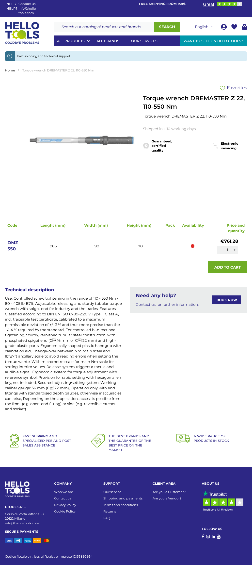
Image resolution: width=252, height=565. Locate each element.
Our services (144, 41)
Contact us (62, 498)
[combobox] (104, 27)
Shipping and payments (122, 498)
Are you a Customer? (169, 492)
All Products (71, 41)
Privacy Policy (65, 505)
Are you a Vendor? (167, 498)
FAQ (106, 518)
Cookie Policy (65, 511)
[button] (205, 27)
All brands (107, 41)
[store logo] (22, 33)
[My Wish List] (234, 27)
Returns (109, 511)
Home (10, 70)
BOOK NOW (227, 300)
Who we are (63, 492)
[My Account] (224, 27)
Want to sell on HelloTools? (213, 41)
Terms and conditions (120, 505)
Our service (112, 492)
